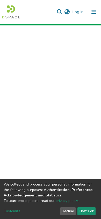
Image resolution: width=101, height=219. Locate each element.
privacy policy (67, 200)
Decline (68, 211)
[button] (67, 12)
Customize (12, 211)
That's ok (86, 211)
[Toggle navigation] (93, 12)
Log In (78, 12)
